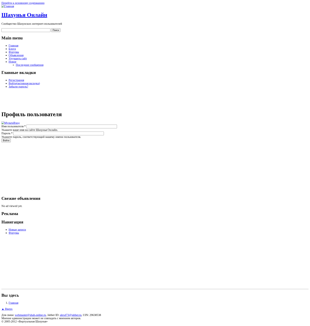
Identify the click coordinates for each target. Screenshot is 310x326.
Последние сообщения (29, 64)
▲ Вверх (7, 308)
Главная (13, 45)
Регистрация (16, 80)
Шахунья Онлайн (24, 15)
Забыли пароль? (18, 86)
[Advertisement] (155, 99)
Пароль (7, 133)
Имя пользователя (13, 126)
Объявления (16, 55)
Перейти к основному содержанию (22, 2)
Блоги (12, 48)
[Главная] (7, 6)
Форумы (14, 52)
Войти (24, 83)
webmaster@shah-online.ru (30, 315)
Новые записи (17, 229)
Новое (12, 61)
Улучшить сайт (18, 58)
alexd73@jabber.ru (70, 315)
